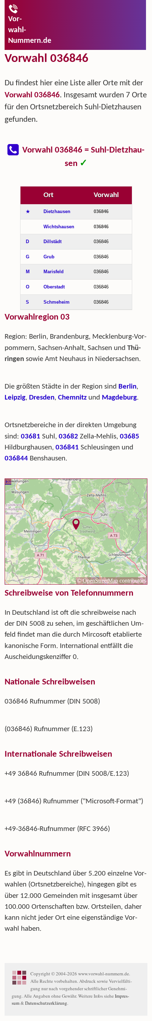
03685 (129, 436)
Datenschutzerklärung (46, 1003)
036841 (67, 447)
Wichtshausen (58, 226)
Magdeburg (119, 397)
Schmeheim (56, 302)
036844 (16, 458)
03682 (68, 436)
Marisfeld (53, 271)
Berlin (127, 386)
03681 (30, 436)
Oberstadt (54, 286)
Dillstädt (52, 241)
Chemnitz (72, 397)
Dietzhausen (56, 211)
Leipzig (15, 397)
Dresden (41, 397)
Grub (48, 256)
